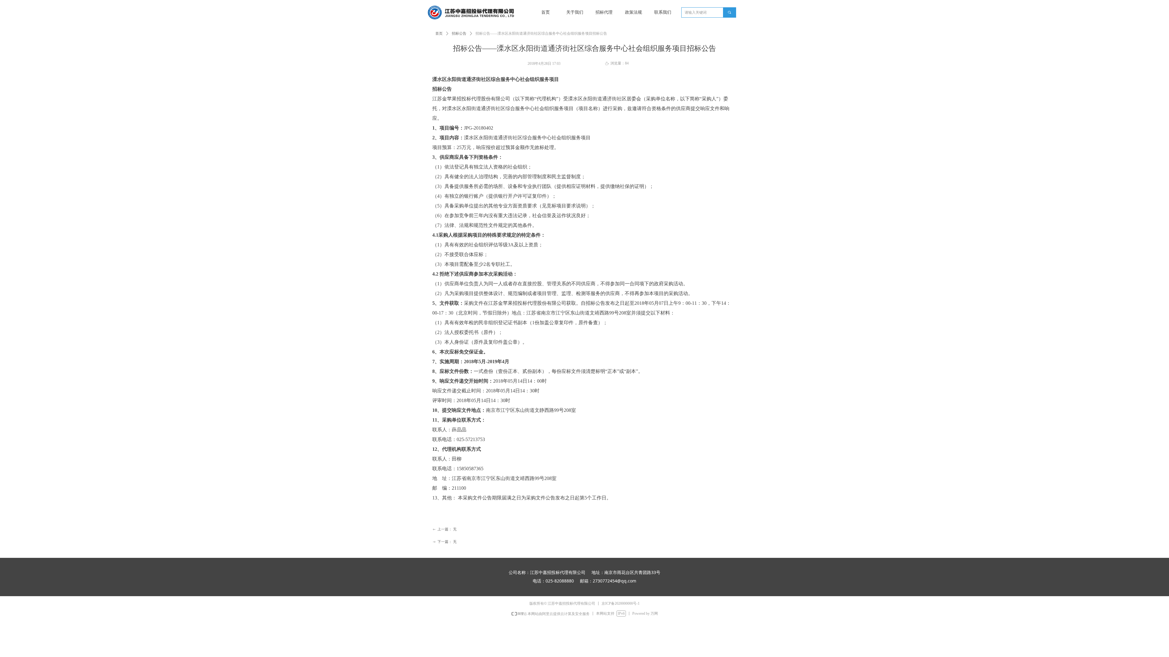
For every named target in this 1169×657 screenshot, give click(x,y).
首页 (439, 33)
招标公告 (459, 33)
